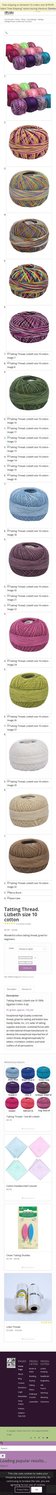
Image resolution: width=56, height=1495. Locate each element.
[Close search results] (2, 1456)
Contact (21, 1383)
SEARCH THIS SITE (22, 1414)
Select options (28, 1129)
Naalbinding (45, 1376)
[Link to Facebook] (35, 1438)
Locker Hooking (44, 1370)
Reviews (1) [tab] (26, 989)
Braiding (32, 1376)
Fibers (31, 1389)
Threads (31, 977)
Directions (22, 1387)
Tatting (24, 977)
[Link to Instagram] (43, 1438)
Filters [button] (3, 1465)
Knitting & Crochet (33, 1395)
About (20, 1374)
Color (11, 948)
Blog (20, 1378)
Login (20, 1392)
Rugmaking (45, 1380)
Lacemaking (33, 1401)
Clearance (45, 1401)
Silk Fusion (43, 1387)
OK (36, 1489)
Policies (21, 1408)
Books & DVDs (32, 1370)
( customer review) (23, 924)
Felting (32, 1385)
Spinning (44, 1392)
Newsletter (22, 1396)
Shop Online (21, 1402)
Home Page (20, 1368)
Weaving (44, 1397)
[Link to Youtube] (47, 1438)
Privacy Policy (22, 1489)
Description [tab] (11, 989)
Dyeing (32, 1380)
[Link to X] (31, 1438)
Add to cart (27, 968)
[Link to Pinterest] (39, 1438)
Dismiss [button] (52, 8)
